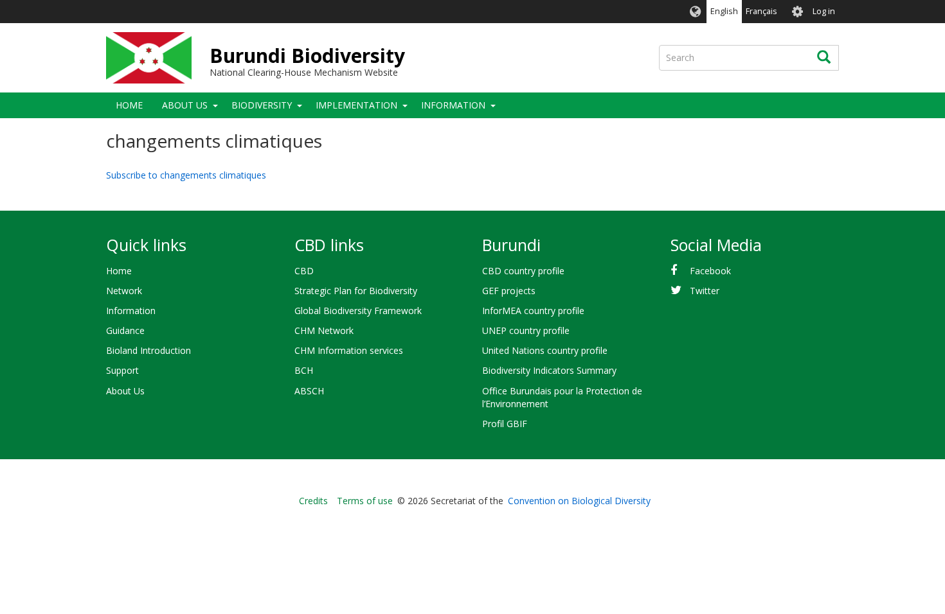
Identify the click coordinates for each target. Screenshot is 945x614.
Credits (313, 501)
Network (124, 291)
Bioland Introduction (148, 350)
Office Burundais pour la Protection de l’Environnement (562, 397)
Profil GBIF (504, 423)
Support (122, 370)
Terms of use (365, 501)
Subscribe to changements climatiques (186, 175)
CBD (304, 271)
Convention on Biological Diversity (579, 501)
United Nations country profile (545, 350)
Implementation (356, 105)
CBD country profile (523, 271)
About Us (185, 105)
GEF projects (509, 291)
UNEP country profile (526, 330)
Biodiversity (261, 105)
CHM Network (324, 330)
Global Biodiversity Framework (358, 310)
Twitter (704, 291)
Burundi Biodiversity (307, 55)
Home (129, 105)
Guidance (125, 330)
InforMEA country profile (533, 310)
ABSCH (309, 391)
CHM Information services (348, 350)
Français (761, 11)
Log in (824, 11)
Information (453, 105)
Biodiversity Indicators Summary (549, 370)
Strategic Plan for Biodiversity (355, 291)
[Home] (149, 57)
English (724, 11)
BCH (303, 370)
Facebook (710, 271)
